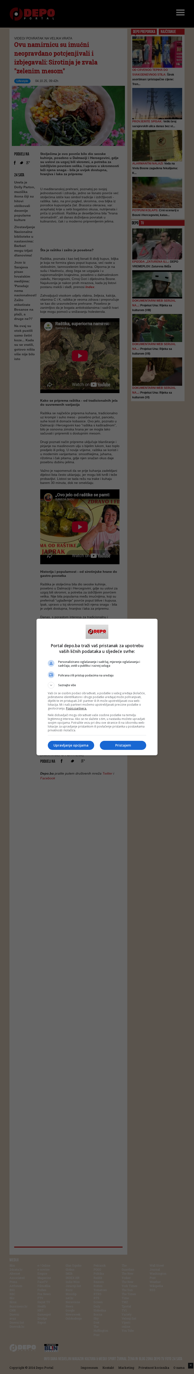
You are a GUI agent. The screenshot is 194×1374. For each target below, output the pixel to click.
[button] (97, 685)
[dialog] (97, 687)
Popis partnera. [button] (76, 708)
